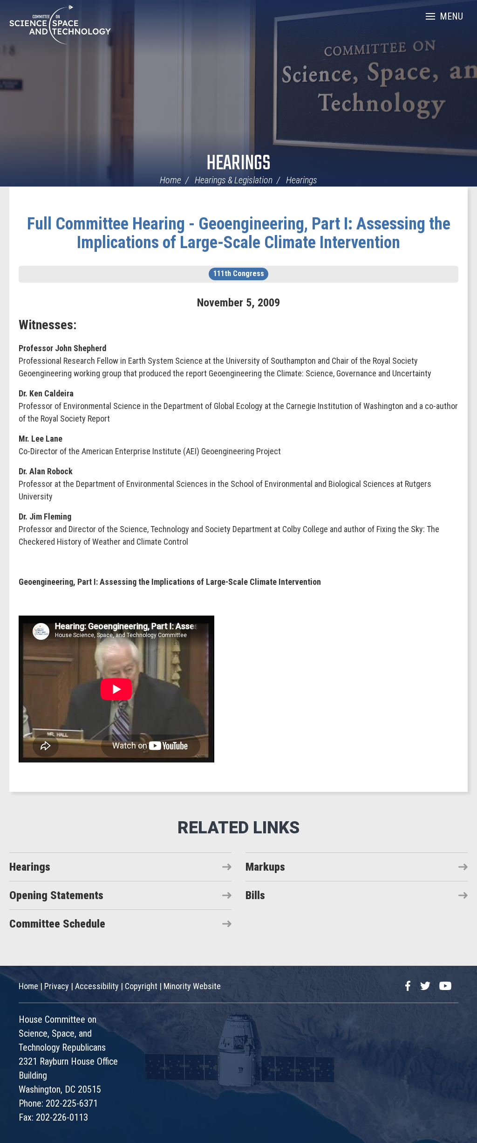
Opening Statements (56, 895)
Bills (255, 895)
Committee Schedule (57, 923)
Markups (265, 866)
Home (170, 180)
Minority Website (192, 986)
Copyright (141, 986)
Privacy (56, 986)
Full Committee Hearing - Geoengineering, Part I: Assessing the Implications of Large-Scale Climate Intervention (238, 233)
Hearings (238, 164)
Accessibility (97, 986)
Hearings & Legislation (234, 180)
